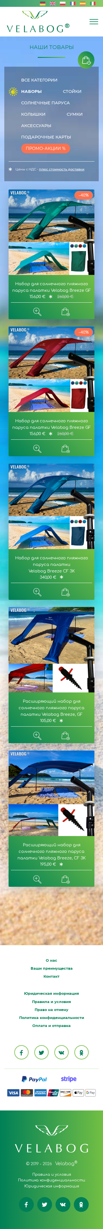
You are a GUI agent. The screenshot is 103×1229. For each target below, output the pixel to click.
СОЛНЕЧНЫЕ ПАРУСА (45, 102)
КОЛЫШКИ (32, 114)
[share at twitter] (41, 1052)
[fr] (72, 3)
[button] (86, 60)
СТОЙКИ (72, 91)
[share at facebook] (21, 1052)
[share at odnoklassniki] (81, 1052)
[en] (52, 3)
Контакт (51, 976)
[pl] (62, 3)
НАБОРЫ (31, 91)
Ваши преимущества (52, 968)
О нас (51, 960)
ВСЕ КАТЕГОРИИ (39, 80)
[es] (82, 3)
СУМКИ (74, 114)
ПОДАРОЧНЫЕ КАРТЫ (45, 137)
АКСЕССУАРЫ (35, 125)
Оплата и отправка (51, 1026)
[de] (42, 3)
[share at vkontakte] (61, 1052)
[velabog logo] (38, 21)
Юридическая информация (51, 993)
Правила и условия (51, 1002)
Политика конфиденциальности (51, 1018)
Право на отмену (51, 1010)
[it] (92, 3)
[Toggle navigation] (94, 22)
